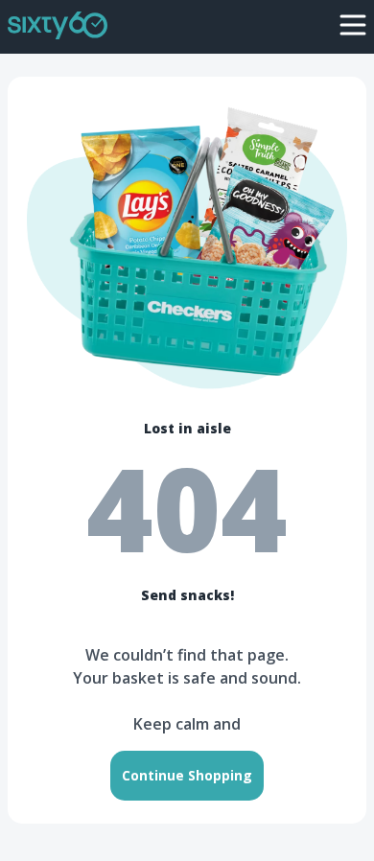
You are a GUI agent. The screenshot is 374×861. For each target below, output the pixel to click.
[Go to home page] (57, 23)
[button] (353, 25)
